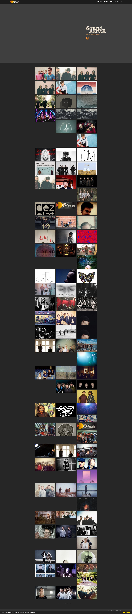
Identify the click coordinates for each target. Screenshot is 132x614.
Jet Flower (87, 421)
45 (70, 603)
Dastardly (66, 351)
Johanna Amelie (86, 584)
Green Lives (45, 495)
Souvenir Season (45, 575)
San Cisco (86, 132)
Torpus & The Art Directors (86, 267)
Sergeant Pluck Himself (86, 388)
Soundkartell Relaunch (66, 207)
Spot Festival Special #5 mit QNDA (66, 118)
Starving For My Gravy (66, 575)
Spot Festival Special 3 (87, 228)
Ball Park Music (66, 323)
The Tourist (86, 173)
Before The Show (66, 392)
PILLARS (45, 537)
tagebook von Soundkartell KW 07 (86, 509)
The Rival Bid (86, 186)
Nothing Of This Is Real (45, 351)
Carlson (45, 79)
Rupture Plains (45, 378)
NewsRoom (99, 1)
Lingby (45, 107)
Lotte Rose (66, 434)
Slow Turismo (66, 228)
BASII (86, 93)
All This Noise (86, 467)
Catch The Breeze (66, 79)
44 (67, 603)
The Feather (86, 495)
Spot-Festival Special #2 (66, 281)
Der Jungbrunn (45, 121)
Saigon (45, 293)
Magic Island (66, 562)
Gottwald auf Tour (66, 93)
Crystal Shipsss (45, 415)
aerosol (66, 495)
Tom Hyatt (86, 159)
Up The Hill (87, 107)
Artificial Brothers (45, 470)
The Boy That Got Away (66, 337)
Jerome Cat (66, 242)
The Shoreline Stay (86, 481)
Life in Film (45, 309)
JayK (86, 253)
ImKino (111, 1)
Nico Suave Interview (86, 337)
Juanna (45, 159)
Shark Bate (87, 309)
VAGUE (86, 534)
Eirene (45, 255)
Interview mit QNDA (86, 118)
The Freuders (66, 107)
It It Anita (86, 295)
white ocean (66, 255)
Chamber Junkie (66, 470)
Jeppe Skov (87, 214)
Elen (45, 598)
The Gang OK (45, 281)
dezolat (45, 214)
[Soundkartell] (15, 3)
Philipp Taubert (45, 456)
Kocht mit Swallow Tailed (66, 173)
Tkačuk (66, 159)
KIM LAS (87, 364)
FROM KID (66, 537)
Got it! (126, 612)
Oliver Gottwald (86, 146)
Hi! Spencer (87, 598)
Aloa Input (87, 242)
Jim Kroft (45, 173)
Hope (86, 548)
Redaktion (117, 1)
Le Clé (86, 570)
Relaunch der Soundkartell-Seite (86, 428)
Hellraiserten (66, 378)
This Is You (66, 516)
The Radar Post (45, 523)
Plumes (87, 401)
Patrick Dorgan (66, 187)
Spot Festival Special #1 (45, 337)
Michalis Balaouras (66, 295)
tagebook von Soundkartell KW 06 (45, 562)
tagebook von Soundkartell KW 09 (86, 378)
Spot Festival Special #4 (45, 187)
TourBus (106, 1)
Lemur (86, 562)
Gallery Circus (66, 415)
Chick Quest (45, 242)
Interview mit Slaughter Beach (45, 93)
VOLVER (45, 228)
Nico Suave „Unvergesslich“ (86, 323)
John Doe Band (86, 200)
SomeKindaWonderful (87, 281)
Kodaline (86, 523)
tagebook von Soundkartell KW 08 (66, 456)
